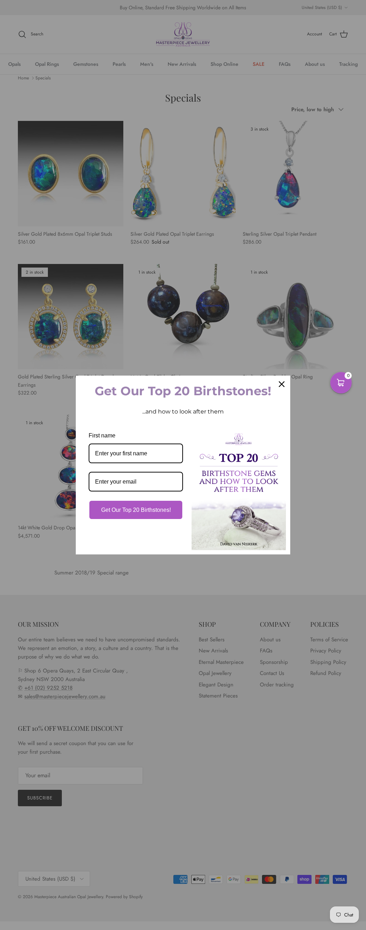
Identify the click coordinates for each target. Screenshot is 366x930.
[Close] (281, 384)
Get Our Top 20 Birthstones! (136, 510)
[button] (341, 382)
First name (102, 435)
